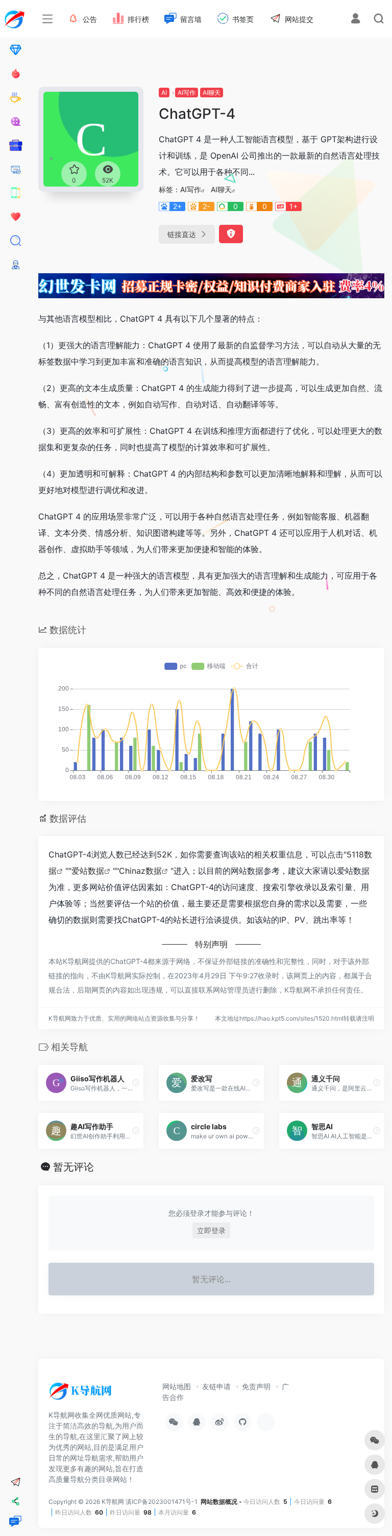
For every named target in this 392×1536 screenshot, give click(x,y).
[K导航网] (81, 1395)
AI (164, 92)
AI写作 (186, 92)
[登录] (355, 19)
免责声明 (256, 1386)
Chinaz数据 (140, 871)
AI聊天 (211, 92)
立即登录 (211, 1230)
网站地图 (176, 1386)
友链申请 (216, 1386)
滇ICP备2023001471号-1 (162, 1501)
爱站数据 (87, 871)
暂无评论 (73, 1167)
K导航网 (113, 1501)
